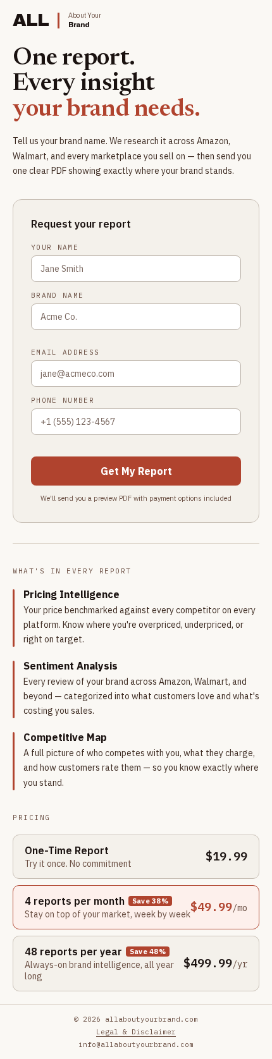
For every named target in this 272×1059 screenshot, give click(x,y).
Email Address (65, 352)
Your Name (54, 247)
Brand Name (57, 295)
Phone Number (62, 400)
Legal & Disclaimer (136, 1031)
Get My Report (136, 471)
